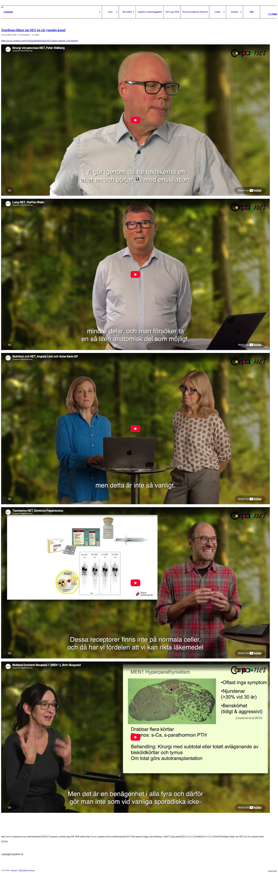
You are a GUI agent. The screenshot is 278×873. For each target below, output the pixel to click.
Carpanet (14, 870)
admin (36, 35)
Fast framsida (24, 35)
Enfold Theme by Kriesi (26, 870)
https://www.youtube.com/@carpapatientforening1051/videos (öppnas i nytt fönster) (39, 40)
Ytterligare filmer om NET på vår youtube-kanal (33, 30)
